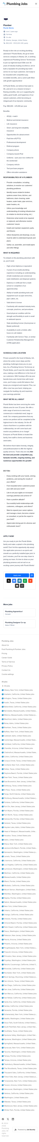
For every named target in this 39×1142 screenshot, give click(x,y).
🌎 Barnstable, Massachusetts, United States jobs (19, 711)
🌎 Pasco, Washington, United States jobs (18, 931)
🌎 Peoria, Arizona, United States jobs (16, 939)
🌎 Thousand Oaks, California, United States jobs (19, 1073)
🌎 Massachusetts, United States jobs (16, 877)
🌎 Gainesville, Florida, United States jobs (18, 819)
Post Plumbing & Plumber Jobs (13, 649)
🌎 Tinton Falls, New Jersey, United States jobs (19, 1077)
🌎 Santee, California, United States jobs (17, 1006)
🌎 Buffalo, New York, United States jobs (17, 732)
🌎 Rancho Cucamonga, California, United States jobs (19, 964)
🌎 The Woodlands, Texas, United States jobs (19, 1068)
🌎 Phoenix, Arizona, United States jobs (17, 944)
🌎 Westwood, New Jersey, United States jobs (19, 1106)
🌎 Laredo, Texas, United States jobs (16, 856)
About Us (5, 645)
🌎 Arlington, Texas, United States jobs (17, 698)
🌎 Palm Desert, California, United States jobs (19, 927)
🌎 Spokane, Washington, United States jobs (19, 1039)
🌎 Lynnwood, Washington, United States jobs (19, 869)
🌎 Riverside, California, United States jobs (18, 969)
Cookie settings (8, 674)
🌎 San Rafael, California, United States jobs (19, 998)
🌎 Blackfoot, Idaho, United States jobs (17, 719)
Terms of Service (8, 662)
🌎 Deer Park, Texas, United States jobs (17, 777)
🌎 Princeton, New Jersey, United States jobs (19, 956)
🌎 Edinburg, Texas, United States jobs (17, 786)
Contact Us (6, 670)
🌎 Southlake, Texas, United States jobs (17, 1031)
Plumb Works (8, 28)
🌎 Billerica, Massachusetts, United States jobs (19, 715)
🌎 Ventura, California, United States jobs (17, 1093)
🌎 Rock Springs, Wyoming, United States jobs (19, 977)
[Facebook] (14, 581)
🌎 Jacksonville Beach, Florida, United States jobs (19, 848)
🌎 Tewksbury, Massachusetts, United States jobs (19, 1064)
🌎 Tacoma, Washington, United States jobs (18, 1052)
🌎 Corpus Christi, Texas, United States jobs (19, 761)
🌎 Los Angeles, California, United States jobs (19, 865)
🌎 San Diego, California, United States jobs (18, 985)
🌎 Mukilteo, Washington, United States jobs (19, 894)
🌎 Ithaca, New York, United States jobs (17, 844)
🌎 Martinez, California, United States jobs (18, 873)
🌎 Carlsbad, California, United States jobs (18, 744)
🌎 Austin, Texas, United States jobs (15, 702)
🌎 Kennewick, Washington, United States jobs (19, 852)
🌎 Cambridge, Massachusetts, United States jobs (19, 740)
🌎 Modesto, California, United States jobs (18, 885)
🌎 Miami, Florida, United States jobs (16, 881)
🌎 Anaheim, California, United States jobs (18, 694)
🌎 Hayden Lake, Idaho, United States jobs (18, 827)
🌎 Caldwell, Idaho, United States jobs (16, 736)
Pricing (4, 653)
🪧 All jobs (6, 686)
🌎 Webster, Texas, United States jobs (16, 1102)
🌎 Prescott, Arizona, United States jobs (17, 952)
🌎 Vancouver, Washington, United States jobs (19, 1089)
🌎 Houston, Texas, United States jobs (16, 836)
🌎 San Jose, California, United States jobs (18, 989)
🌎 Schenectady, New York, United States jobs (19, 1014)
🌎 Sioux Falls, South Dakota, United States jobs (19, 1023)
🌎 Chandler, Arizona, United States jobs (17, 748)
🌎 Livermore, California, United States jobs (18, 860)
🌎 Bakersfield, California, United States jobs (19, 707)
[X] (9, 581)
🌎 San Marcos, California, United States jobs (19, 994)
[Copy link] (22, 586)
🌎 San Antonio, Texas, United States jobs (18, 981)
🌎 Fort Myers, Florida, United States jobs (17, 811)
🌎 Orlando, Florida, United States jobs (17, 919)
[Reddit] (30, 581)
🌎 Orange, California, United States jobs (17, 915)
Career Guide (7, 658)
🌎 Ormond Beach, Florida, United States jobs (19, 923)
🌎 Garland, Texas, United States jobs (16, 823)
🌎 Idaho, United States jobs (12, 840)
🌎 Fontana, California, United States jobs (18, 802)
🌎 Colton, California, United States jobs (17, 757)
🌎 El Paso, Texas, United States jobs (16, 790)
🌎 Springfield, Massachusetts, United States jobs (19, 1043)
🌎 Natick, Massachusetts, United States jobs (19, 902)
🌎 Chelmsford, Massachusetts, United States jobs (19, 752)
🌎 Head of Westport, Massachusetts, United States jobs (19, 831)
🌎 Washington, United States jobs (15, 1097)
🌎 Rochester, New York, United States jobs (18, 973)
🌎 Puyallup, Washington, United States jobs (19, 960)
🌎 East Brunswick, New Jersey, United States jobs (19, 781)
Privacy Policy (7, 666)
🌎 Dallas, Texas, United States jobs (15, 769)
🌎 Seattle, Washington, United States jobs (18, 1018)
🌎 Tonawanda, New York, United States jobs (19, 1081)
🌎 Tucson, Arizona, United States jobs (17, 1085)
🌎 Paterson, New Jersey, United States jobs (19, 935)
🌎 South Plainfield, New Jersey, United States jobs (19, 1027)
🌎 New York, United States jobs (14, 906)
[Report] (32, 575)
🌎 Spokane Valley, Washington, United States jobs (19, 1035)
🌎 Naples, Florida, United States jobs (16, 898)
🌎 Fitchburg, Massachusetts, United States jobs (19, 798)
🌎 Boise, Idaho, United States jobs (15, 723)
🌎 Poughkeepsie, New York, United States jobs (19, 948)
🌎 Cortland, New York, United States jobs (18, 765)
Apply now (17, 575)
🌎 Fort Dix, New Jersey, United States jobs (18, 806)
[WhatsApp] (25, 581)
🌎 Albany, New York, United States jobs (17, 690)
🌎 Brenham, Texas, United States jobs (16, 727)
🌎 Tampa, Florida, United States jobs (16, 1056)
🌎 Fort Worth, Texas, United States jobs (17, 815)
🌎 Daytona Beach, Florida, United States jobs (19, 773)
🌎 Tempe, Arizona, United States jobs (16, 1060)
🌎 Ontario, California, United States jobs (17, 910)
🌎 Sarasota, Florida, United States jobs (17, 1010)
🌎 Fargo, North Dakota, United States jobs (18, 794)
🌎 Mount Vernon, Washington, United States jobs (19, 890)
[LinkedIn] (19, 581)
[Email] (17, 586)
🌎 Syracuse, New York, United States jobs (18, 1048)
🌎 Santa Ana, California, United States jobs (18, 1002)
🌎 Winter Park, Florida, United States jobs (18, 1110)
